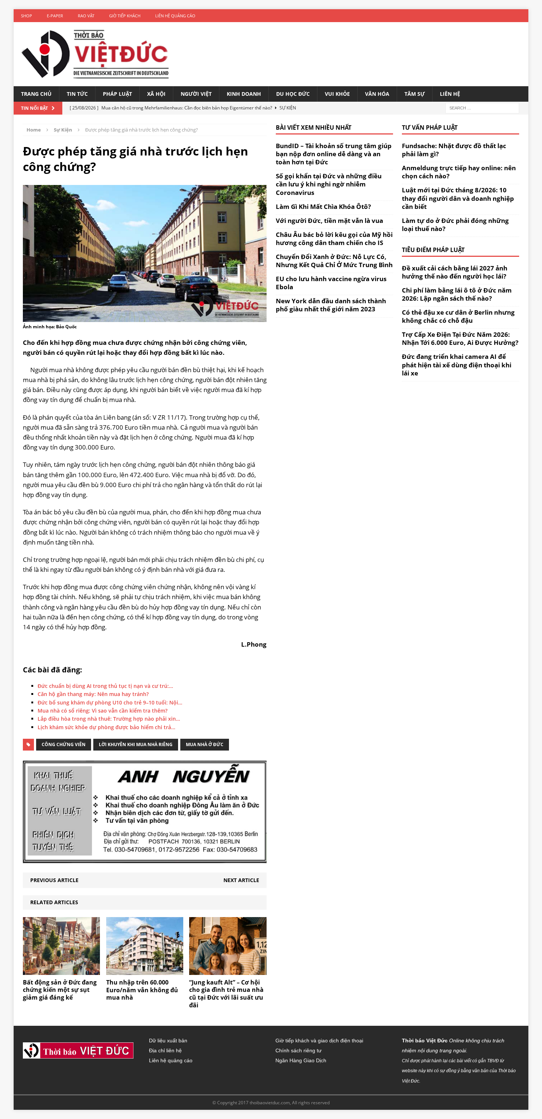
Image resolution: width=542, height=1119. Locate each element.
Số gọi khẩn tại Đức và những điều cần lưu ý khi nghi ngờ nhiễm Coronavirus (329, 184)
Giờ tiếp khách (124, 15)
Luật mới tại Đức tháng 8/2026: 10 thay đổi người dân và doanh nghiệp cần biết (458, 198)
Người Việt (196, 93)
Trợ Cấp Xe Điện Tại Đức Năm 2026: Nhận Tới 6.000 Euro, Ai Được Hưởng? (460, 338)
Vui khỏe (337, 93)
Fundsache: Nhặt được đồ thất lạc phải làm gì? (454, 149)
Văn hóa (377, 93)
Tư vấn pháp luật (430, 127)
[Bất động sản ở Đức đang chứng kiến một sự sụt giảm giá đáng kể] (61, 970)
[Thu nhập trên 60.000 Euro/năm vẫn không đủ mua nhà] (144, 970)
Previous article (54, 880)
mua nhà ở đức (204, 744)
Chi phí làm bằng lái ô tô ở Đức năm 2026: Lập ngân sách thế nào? (457, 294)
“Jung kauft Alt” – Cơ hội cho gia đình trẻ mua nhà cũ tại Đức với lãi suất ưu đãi (226, 993)
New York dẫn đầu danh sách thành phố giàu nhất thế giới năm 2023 (331, 305)
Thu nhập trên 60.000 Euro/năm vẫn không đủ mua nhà (142, 990)
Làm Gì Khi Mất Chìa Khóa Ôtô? (323, 206)
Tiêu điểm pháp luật (433, 250)
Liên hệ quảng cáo (175, 15)
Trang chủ (36, 93)
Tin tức (77, 93)
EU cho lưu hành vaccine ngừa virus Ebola (331, 282)
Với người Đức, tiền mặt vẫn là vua (329, 220)
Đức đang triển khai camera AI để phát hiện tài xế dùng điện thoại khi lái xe (456, 364)
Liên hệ (450, 93)
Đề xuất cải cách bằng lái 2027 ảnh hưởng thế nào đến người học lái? (454, 272)
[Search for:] (482, 107)
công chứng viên (64, 744)
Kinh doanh (244, 93)
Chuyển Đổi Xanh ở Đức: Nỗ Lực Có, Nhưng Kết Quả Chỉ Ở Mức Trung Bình (334, 260)
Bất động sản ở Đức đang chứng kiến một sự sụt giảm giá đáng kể (60, 990)
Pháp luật (117, 93)
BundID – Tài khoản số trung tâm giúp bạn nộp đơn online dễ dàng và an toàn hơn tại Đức (334, 153)
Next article (241, 880)
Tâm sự (414, 93)
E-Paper (55, 15)
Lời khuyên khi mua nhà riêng (136, 744)
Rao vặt (86, 15)
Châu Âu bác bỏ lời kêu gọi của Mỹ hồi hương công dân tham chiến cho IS (334, 238)
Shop (26, 15)
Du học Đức (293, 93)
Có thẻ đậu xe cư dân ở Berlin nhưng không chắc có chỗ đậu (458, 316)
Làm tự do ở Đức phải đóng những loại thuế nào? (455, 224)
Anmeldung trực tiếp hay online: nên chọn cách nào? (459, 172)
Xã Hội (156, 93)
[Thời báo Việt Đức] (95, 54)
